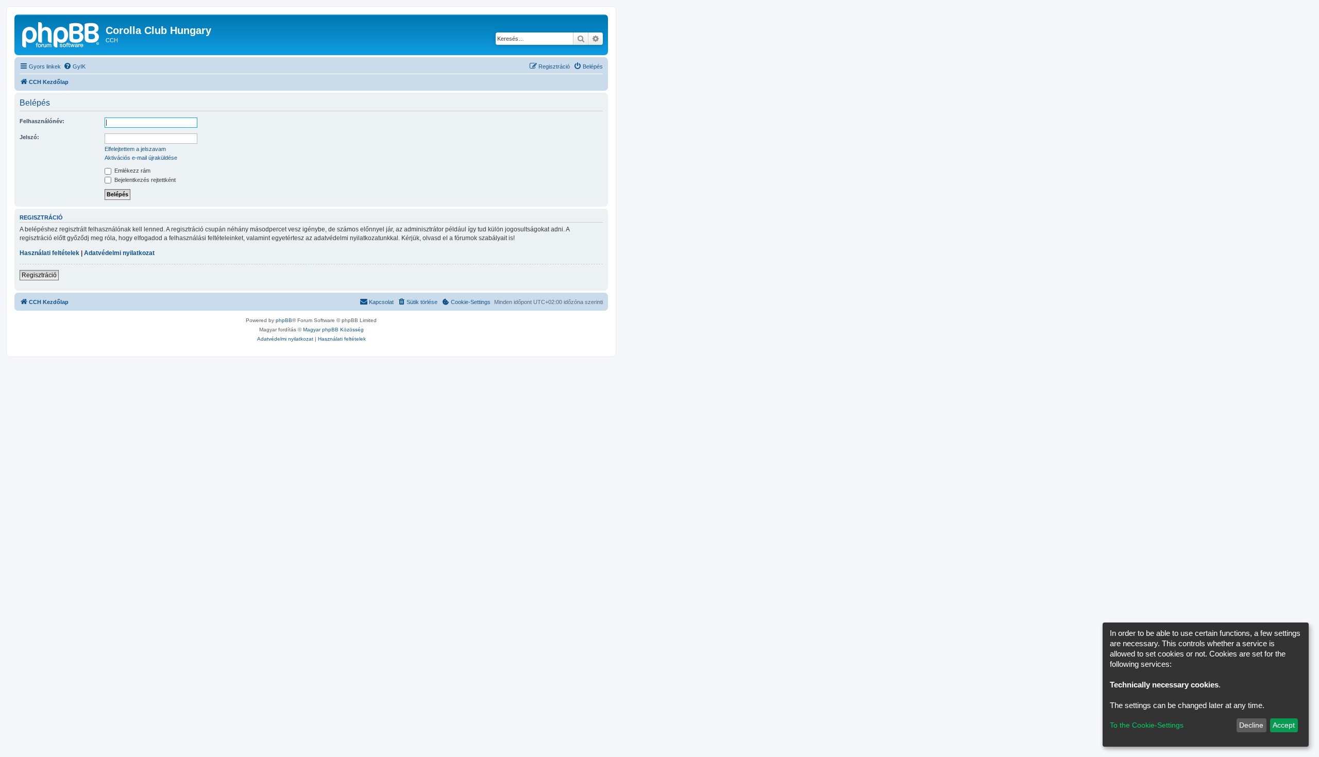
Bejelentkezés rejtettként (144, 180)
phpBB (284, 320)
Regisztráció (39, 275)
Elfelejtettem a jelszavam (135, 149)
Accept (1284, 725)
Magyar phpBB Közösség (333, 329)
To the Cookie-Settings (1146, 725)
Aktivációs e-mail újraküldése (141, 158)
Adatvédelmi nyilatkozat (119, 253)
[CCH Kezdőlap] (61, 33)
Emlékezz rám (131, 170)
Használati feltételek (49, 253)
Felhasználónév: (42, 121)
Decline (1251, 725)
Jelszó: (29, 137)
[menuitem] (74, 66)
